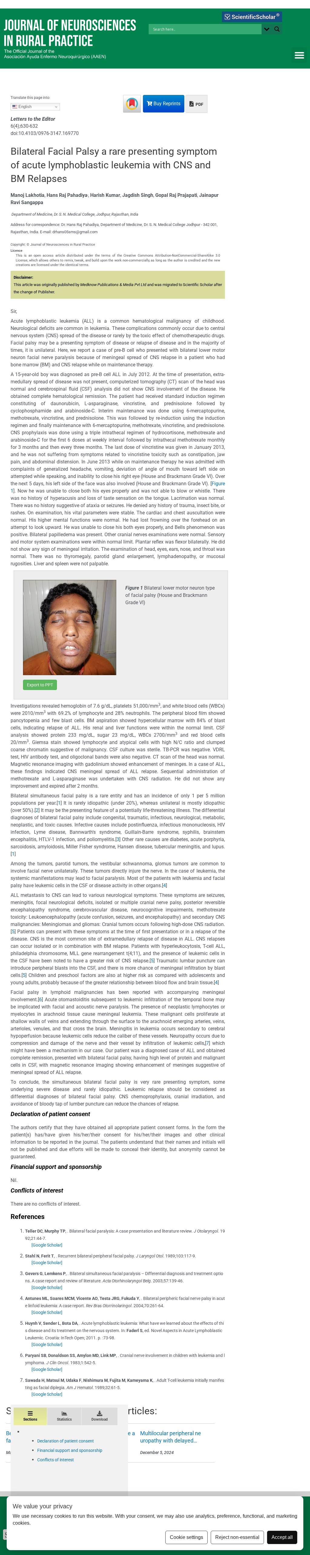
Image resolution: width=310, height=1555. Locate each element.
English (24, 106)
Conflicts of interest (55, 1459)
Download (99, 1419)
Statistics (64, 1419)
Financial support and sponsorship (69, 1450)
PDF (199, 104)
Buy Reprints (166, 103)
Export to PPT (40, 684)
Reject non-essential (237, 1537)
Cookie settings (186, 1537)
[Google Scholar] (46, 1245)
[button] (299, 55)
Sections (30, 1419)
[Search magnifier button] (277, 29)
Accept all (282, 1537)
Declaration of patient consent (65, 1441)
